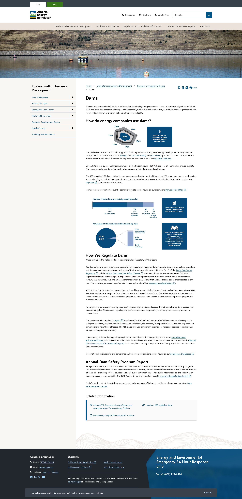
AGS (57, 5)
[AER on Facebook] (35, 477)
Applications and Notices (107, 26)
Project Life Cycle (40, 103)
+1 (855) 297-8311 (50, 472)
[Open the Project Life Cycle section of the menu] (72, 103)
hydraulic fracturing (162, 158)
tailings (123, 155)
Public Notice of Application (82, 462)
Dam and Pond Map (175, 189)
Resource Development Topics (46, 122)
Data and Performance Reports (181, 26)
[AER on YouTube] (43, 477)
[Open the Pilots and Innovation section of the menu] (72, 115)
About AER (205, 26)
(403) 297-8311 (47, 462)
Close (206, 492)
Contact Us (130, 15)
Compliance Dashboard (182, 354)
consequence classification (162, 283)
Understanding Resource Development (73, 26)
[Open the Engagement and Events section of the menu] (72, 109)
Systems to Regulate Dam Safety (174, 376)
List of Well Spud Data (114, 467)
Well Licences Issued (113, 462)
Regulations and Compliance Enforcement (143, 26)
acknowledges (74, 481)
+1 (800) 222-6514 (171, 474)
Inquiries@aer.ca (46, 467)
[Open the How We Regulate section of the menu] (72, 97)
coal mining (155, 155)
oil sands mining (139, 155)
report (117, 320)
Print (194, 87)
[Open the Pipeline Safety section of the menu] (72, 128)
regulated (91, 182)
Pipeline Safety (38, 128)
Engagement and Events (43, 109)
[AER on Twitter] (39, 477)
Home (88, 86)
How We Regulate (40, 97)
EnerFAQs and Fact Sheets (43, 134)
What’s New (163, 15)
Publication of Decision (79, 467)
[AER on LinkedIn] (31, 477)
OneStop (147, 15)
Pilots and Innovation (41, 116)
